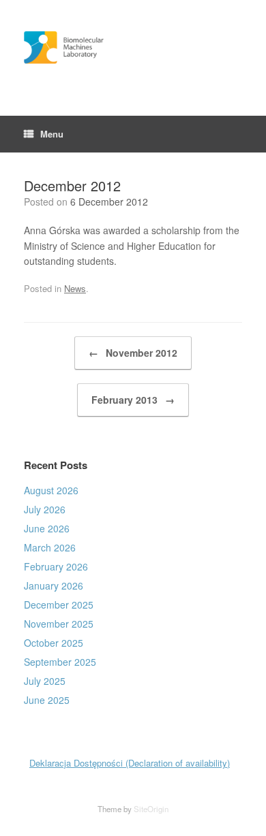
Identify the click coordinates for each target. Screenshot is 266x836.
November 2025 (58, 623)
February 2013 (133, 399)
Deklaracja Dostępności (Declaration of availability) (129, 762)
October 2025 (53, 642)
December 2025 (58, 604)
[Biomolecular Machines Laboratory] (133, 48)
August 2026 (51, 490)
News (75, 288)
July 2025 (44, 681)
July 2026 (44, 509)
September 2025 (60, 662)
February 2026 (56, 566)
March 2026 (50, 547)
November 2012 (133, 352)
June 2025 (47, 700)
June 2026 (47, 528)
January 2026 (53, 585)
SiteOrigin (151, 808)
